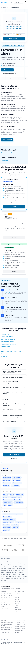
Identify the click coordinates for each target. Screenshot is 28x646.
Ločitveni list (6, 497)
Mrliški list (13, 497)
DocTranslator (5, 586)
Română (21, 572)
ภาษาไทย (14, 576)
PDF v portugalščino (17, 482)
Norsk (16, 570)
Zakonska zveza (19, 494)
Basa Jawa (3, 568)
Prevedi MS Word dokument (8, 336)
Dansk (11, 562)
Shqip (19, 574)
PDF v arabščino (6, 480)
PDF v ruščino (6, 485)
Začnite (14, 206)
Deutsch (15, 562)
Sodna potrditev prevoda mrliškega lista (11, 351)
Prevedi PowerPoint (20, 522)
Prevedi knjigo (15, 524)
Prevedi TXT (6, 530)
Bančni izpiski (17, 499)
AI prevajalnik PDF (5, 346)
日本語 (20, 566)
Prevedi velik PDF (5, 334)
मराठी (24, 568)
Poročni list (17, 599)
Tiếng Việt (16, 578)
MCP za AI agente (5, 632)
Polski (2, 572)
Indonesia (12, 566)
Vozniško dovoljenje (7, 502)
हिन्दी (24, 564)
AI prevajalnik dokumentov (7, 341)
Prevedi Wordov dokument (16, 514)
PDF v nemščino (6, 482)
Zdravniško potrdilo (19, 613)
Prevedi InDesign (7, 527)
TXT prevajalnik (5, 356)
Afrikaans (3, 561)
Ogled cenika (14, 458)
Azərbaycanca (13, 561)
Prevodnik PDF (4, 160)
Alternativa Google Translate (7, 595)
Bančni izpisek (18, 609)
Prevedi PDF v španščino (20, 619)
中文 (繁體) (3, 580)
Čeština (7, 562)
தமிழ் (7, 576)
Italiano (16, 566)
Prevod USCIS (18, 593)
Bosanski (3, 562)
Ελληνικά (20, 562)
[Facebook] (4, 639)
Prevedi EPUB (6, 524)
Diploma (20, 497)
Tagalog (25, 576)
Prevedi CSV (15, 527)
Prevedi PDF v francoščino (20, 620)
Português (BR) (8, 572)
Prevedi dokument (8, 69)
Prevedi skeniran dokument (9, 519)
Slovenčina (8, 574)
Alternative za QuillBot (5, 608)
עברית (21, 564)
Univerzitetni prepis (7, 499)
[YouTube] (7, 639)
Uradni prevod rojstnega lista (8, 339)
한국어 (13, 568)
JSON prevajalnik (5, 354)
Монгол (20, 568)
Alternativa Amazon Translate (7, 602)
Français (13, 564)
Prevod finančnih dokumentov (8, 344)
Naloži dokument (13, 454)
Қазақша (9, 568)
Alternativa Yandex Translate (7, 601)
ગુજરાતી (17, 564)
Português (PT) (15, 572)
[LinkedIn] (2, 639)
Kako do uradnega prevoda (7, 622)
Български (19, 561)
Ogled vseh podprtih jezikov (8, 152)
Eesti (2, 564)
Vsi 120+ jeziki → (18, 632)
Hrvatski (3, 566)
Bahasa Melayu (4, 570)
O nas (2, 588)
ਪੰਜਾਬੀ (23, 570)
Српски (22, 574)
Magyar (7, 566)
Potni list (12, 494)
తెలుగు (10, 576)
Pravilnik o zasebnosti (15, 588)
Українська (7, 578)
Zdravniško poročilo (18, 502)
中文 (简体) (21, 578)
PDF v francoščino (17, 477)
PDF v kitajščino (16, 480)
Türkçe (2, 578)
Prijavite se (7, 292)
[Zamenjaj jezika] (14, 34)
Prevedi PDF (6, 514)
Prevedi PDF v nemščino (20, 622)
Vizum (4, 505)
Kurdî (17, 568)
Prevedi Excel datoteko (8, 522)
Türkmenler (19, 576)
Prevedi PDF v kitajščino (20, 626)
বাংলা (23, 561)
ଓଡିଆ (19, 570)
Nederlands (11, 570)
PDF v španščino (7, 477)
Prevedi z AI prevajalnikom (6, 627)
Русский (3, 574)
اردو (12, 578)
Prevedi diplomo (5, 349)
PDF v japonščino (15, 485)
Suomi (9, 564)
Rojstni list (5, 494)
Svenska (3, 576)
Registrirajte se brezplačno (8, 73)
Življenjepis (17, 611)
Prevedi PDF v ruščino (19, 630)
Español (25, 562)
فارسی (5, 564)
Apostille (10, 505)
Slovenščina (14, 574)
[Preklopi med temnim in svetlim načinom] (12, 2)
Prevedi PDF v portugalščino (20, 624)
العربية (7, 561)
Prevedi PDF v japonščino (20, 628)
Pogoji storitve (7, 588)
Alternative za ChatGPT (6, 593)
